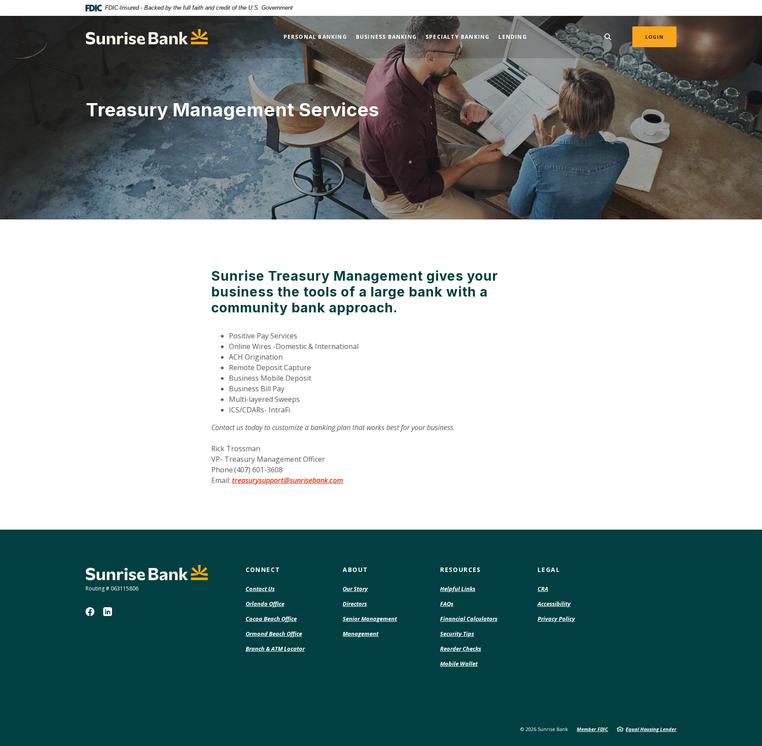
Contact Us (260, 589)
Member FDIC (592, 729)
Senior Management (370, 619)
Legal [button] (549, 569)
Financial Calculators (468, 619)
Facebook (90, 611)
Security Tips (457, 634)
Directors (355, 604)
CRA (543, 589)
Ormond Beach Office (274, 634)
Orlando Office (265, 604)
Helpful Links (457, 589)
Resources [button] (460, 569)
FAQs (446, 604)
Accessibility (554, 604)
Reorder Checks (460, 649)
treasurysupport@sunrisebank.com (287, 480)
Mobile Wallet (459, 664)
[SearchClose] (608, 37)
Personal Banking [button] (315, 37)
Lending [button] (512, 37)
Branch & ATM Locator (275, 649)
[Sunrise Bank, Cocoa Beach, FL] (147, 37)
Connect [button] (263, 569)
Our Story (355, 589)
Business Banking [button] (386, 37)
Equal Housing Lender (651, 729)
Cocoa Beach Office (271, 619)
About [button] (355, 569)
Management (360, 634)
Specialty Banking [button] (457, 37)
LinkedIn (107, 611)
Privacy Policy (556, 619)
